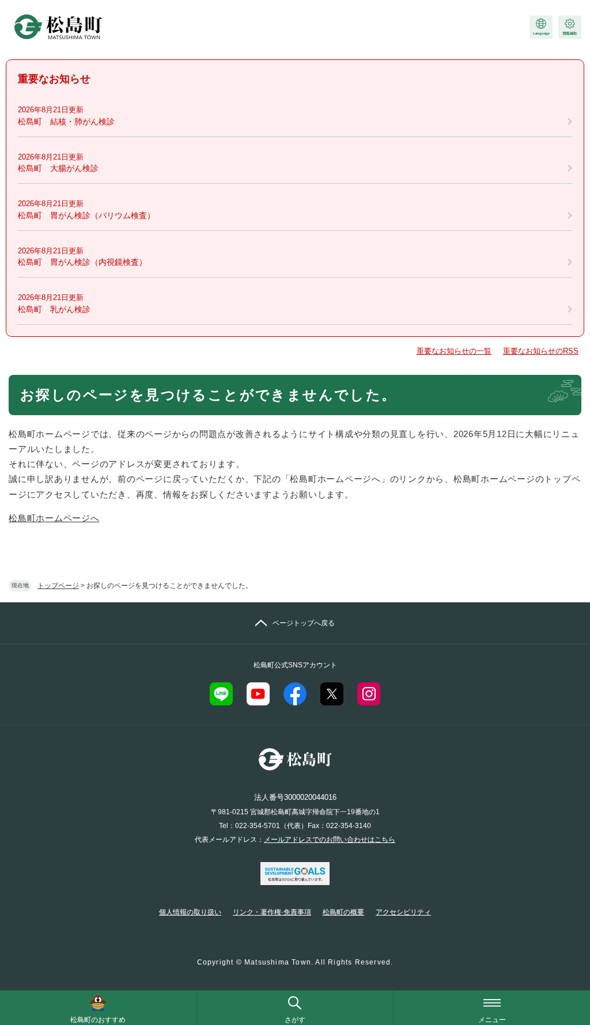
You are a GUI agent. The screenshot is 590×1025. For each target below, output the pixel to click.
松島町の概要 (343, 912)
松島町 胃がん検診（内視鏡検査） (82, 262)
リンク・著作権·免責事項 (272, 912)
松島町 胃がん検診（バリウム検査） (86, 215)
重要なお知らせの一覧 (454, 351)
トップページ (58, 586)
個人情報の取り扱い (190, 912)
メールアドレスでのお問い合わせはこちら (329, 840)
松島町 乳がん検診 (54, 309)
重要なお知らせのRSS (540, 351)
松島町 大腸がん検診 (58, 168)
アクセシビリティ (403, 912)
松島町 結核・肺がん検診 (66, 121)
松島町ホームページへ (54, 518)
